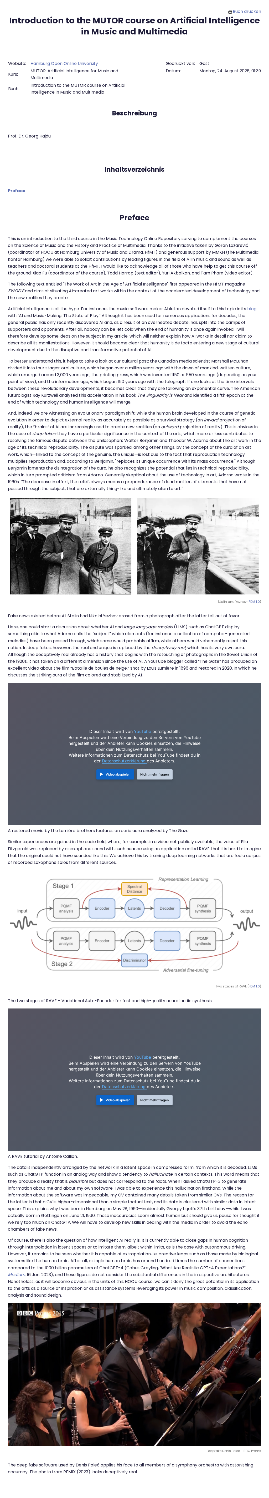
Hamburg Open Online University (64, 63)
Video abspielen (118, 774)
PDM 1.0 (254, 601)
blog (251, 309)
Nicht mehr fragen (154, 774)
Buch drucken (247, 11)
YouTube (142, 731)
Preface (16, 191)
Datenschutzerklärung (124, 760)
